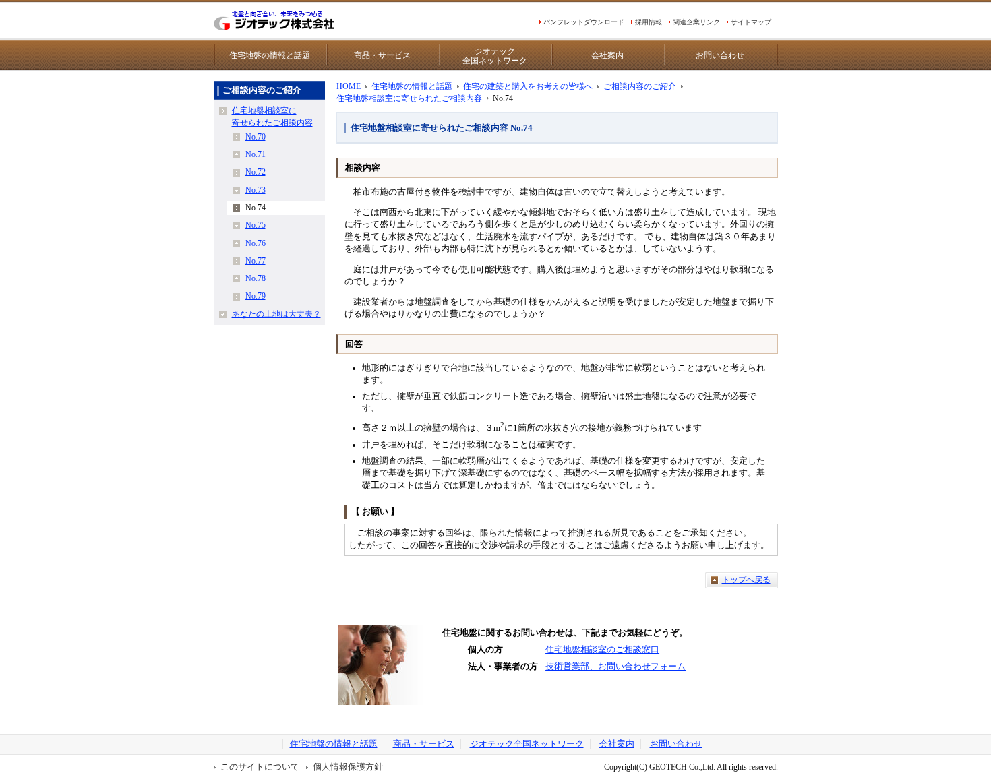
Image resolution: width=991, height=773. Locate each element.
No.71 (255, 154)
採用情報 (648, 22)
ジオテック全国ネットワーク (494, 56)
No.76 (255, 243)
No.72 (255, 172)
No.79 (255, 296)
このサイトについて (259, 767)
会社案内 (607, 55)
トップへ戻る (746, 579)
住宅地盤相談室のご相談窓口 (602, 649)
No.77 (255, 261)
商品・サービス (382, 55)
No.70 (255, 137)
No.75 (255, 225)
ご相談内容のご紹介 (639, 86)
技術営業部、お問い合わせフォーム (615, 666)
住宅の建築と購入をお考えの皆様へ (528, 86)
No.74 (255, 208)
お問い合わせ (720, 55)
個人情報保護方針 (348, 767)
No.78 (255, 278)
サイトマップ (751, 22)
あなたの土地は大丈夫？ (276, 314)
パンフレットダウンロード (583, 22)
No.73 (255, 190)
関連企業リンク (696, 22)
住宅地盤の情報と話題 (269, 55)
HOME (348, 86)
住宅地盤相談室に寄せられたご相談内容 (409, 98)
